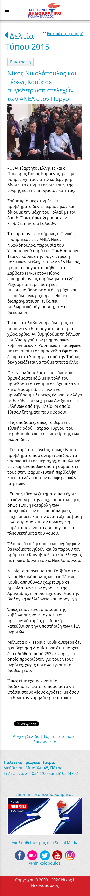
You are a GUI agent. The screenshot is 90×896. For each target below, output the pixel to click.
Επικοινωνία (45, 742)
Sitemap (66, 736)
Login (49, 736)
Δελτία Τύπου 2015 (27, 41)
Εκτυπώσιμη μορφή (65, 33)
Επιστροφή (20, 62)
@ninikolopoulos (45, 863)
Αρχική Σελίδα (26, 736)
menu (7, 10)
